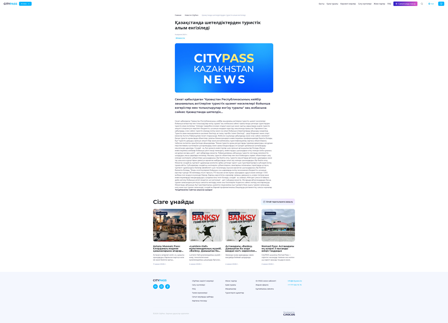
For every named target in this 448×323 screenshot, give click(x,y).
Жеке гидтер (379, 4)
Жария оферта (262, 285)
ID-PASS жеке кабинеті (266, 281)
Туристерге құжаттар (234, 293)
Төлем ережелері (199, 293)
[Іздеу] (422, 4)
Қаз (432, 4)
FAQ (389, 4)
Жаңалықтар (230, 289)
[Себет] (441, 4)
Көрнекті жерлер (348, 4)
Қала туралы (332, 4)
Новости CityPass (191, 15)
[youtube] (155, 286)
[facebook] (167, 286)
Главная (178, 15)
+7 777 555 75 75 (295, 285)
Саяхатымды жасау (407, 3)
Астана (23, 4)
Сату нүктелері (364, 4)
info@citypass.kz (295, 281)
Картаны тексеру (199, 301)
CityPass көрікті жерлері (203, 281)
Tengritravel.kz (181, 190)
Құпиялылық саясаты (265, 289)
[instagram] (161, 286)
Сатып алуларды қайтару (203, 297)
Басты (321, 4)
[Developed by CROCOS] (289, 314)
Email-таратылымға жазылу (279, 202)
